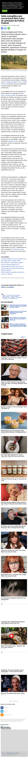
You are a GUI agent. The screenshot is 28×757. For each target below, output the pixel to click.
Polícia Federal (6, 297)
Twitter (3, 287)
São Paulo (8, 95)
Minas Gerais (6, 296)
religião (13, 297)
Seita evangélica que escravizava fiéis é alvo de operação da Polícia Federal (13, 19)
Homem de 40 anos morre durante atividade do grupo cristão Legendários (18, 312)
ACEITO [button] (4, 10)
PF (11, 93)
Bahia (13, 95)
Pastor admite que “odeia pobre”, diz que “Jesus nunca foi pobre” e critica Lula (18, 319)
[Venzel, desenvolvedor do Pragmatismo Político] (5, 727)
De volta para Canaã (17, 249)
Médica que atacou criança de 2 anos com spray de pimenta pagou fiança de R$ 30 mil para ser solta (18, 325)
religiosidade (19, 297)
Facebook (11, 287)
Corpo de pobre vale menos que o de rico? (12, 266)
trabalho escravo (13, 141)
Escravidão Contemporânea (13, 295)
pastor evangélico (15, 296)
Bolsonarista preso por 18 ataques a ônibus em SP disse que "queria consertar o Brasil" (18, 306)
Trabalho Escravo (13, 298)
